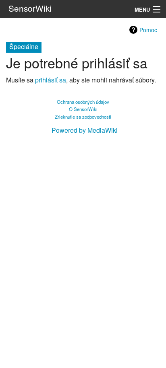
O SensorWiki (83, 109)
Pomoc (148, 30)
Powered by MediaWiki (85, 130)
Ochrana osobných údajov (83, 102)
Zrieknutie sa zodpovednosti (83, 116)
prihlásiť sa (50, 79)
